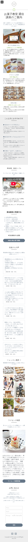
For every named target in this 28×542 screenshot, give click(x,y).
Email (7, 511)
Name (7, 508)
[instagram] (16, 534)
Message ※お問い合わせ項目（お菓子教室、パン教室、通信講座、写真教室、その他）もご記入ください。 (14, 515)
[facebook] (12, 534)
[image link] (14, 9)
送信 (14, 525)
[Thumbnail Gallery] (8, 370)
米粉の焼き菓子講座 (14, 240)
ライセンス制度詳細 (14, 481)
